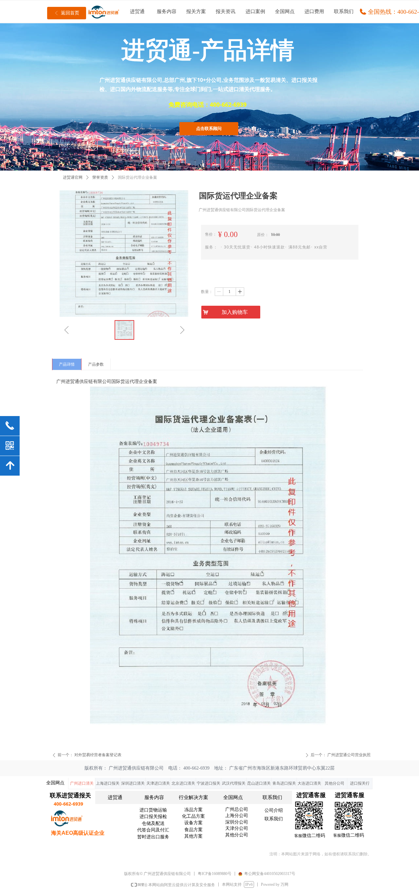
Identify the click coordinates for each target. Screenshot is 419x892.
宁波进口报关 (208, 783)
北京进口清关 (183, 783)
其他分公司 (334, 783)
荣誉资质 (100, 177)
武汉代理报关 (234, 783)
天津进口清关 (158, 783)
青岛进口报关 (284, 783)
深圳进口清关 (133, 783)
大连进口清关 (309, 783)
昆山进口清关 (259, 783)
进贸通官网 (72, 177)
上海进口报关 (107, 783)
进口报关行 (360, 783)
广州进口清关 (82, 783)
